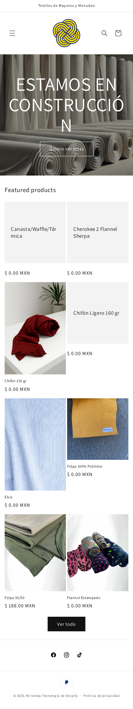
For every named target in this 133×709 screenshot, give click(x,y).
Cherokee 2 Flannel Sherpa (95, 232)
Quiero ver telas (66, 149)
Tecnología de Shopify (60, 695)
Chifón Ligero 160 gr (96, 312)
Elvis (9, 497)
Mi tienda (33, 695)
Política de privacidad (101, 695)
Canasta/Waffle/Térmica (34, 232)
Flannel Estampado (83, 597)
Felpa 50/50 (15, 597)
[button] (12, 33)
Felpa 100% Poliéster (85, 466)
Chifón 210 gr (16, 380)
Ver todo (66, 624)
